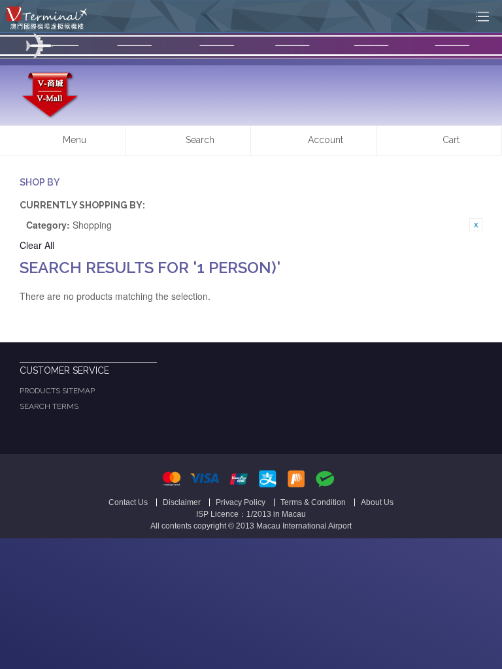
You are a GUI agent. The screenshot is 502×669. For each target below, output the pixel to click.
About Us (377, 502)
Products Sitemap (57, 390)
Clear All (37, 245)
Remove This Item (475, 224)
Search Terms (49, 406)
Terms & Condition (313, 502)
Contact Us (128, 502)
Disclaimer (182, 502)
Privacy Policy (240, 502)
